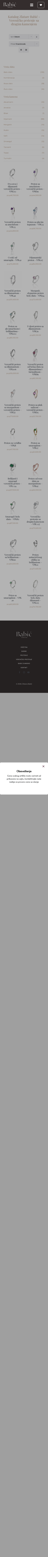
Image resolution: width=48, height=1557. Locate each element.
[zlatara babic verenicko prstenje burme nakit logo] (10, 3)
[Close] (43, 766)
